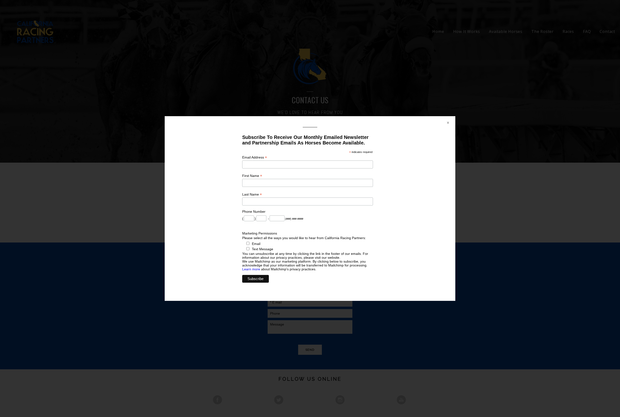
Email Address (254, 157)
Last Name (252, 194)
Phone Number (253, 211)
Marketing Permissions (259, 233)
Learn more (251, 269)
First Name (252, 176)
